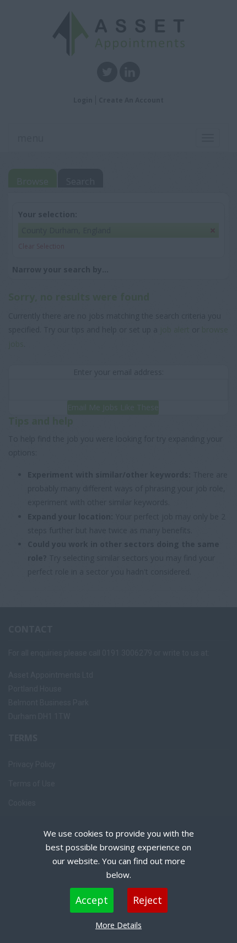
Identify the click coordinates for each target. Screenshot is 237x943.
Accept (92, 900)
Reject (147, 900)
